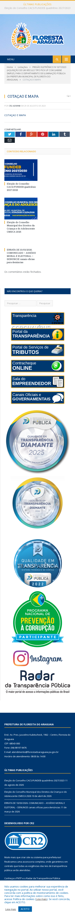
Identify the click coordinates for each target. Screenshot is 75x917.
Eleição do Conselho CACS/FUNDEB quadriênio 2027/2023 (21, 187)
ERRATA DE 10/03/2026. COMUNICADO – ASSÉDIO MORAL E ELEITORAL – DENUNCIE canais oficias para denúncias (21, 256)
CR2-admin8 (14, 105)
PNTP (19, 878)
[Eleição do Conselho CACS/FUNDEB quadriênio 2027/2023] (21, 170)
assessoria (28, 861)
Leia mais (41, 899)
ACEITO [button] (25, 909)
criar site (25, 857)
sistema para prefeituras (47, 857)
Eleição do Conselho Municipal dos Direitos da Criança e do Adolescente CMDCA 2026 (38, 8)
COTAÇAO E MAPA (15, 115)
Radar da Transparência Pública (43, 878)
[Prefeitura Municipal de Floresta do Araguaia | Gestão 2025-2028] (38, 35)
